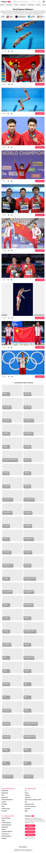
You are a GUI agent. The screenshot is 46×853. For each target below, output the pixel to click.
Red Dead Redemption (7, 799)
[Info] (12, 51)
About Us (30, 825)
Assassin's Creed (29, 804)
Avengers (27, 795)
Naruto (26, 792)
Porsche (4, 829)
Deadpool (4, 838)
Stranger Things (6, 808)
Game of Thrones (6, 818)
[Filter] (3, 16)
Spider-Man (28, 797)
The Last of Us (5, 833)
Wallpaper (5, 1)
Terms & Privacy (30, 831)
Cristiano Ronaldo (6, 822)
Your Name (27, 808)
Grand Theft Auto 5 (6, 824)
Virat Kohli (4, 804)
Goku (3, 806)
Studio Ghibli (5, 790)
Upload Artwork (30, 828)
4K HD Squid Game (6, 836)
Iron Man (4, 801)
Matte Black (5, 797)
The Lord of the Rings (30, 806)
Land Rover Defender (7, 831)
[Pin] (8, 51)
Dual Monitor (5, 827)
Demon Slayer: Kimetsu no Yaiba (33, 799)
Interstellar (4, 810)
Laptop (3, 820)
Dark (3, 795)
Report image (30, 835)
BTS (26, 801)
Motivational (5, 792)
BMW (26, 810)
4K (25, 790)
